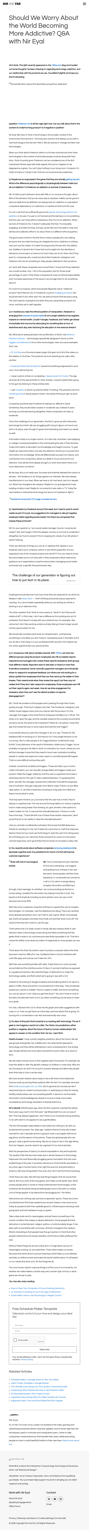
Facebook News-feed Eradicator (26, 366)
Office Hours (14, 1506)
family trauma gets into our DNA (27, 1086)
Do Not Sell (60, 1518)
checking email (16, 394)
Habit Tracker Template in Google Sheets (30, 1383)
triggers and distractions (20, 342)
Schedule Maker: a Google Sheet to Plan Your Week (35, 1380)
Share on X (71, 581)
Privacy (12, 1518)
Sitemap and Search (27, 1518)
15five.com (56, 65)
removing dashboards (64, 848)
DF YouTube (16, 352)
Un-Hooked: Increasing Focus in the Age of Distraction (36, 1292)
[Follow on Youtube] (54, 1498)
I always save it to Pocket (56, 376)
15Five (59, 653)
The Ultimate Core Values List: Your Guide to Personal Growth (39, 1387)
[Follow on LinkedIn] (48, 1498)
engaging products (63, 293)
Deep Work (27, 599)
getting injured (72, 179)
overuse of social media (33, 316)
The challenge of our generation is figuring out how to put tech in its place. (43, 577)
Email (49, 1504)
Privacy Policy (27, 1359)
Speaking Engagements (20, 1502)
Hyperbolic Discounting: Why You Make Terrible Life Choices (38, 1397)
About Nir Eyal (15, 1498)
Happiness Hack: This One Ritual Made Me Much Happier (37, 1401)
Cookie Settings (46, 1518)
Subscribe (44, 1349)
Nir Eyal (13, 1420)
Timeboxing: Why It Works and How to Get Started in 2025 (37, 1390)
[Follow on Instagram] (60, 1498)
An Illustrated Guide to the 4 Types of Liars (30, 1394)
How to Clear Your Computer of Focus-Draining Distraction (38, 1288)
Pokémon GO (24, 124)
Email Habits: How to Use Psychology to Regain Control (36, 1295)
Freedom (19, 390)
